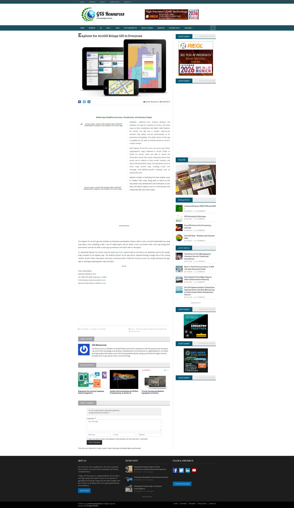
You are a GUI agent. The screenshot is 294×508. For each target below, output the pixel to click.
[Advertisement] (105, 110)
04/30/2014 (165, 102)
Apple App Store (117, 252)
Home (82, 28)
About (82, 2)
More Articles (196, 303)
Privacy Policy (202, 504)
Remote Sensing (147, 28)
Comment (91, 418)
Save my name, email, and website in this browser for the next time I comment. (118, 439)
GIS (101, 28)
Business (92, 28)
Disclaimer (192, 504)
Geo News (183, 504)
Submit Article (115, 2)
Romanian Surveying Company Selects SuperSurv (91, 392)
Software (102, 329)
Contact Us (212, 504)
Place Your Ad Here (205, 36)
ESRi (137, 329)
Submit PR (127, 2)
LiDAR (117, 28)
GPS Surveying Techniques (195, 216)
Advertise (92, 2)
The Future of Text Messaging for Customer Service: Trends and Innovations (197, 256)
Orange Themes (92, 506)
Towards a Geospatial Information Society (151, 477)
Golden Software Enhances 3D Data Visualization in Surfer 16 (124, 392)
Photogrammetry (130, 28)
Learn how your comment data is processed (124, 448)
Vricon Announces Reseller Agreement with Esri (152, 392)
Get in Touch (84, 491)
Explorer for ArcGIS (148, 329)
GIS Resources (99, 345)
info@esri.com (100, 283)
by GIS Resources (151, 102)
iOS (139, 331)
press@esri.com (99, 280)
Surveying (160, 28)
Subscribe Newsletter (182, 484)
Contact (103, 2)
